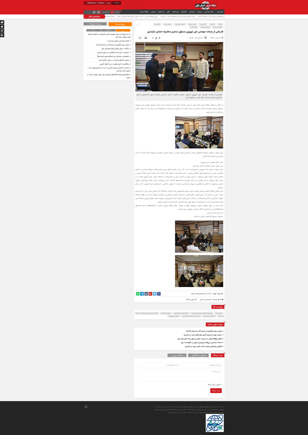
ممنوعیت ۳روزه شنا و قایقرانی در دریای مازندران (113, 52)
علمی (168, 11)
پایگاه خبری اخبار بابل (181, 313)
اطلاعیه (157, 24)
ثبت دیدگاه (216, 390)
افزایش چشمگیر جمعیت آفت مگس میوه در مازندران (203, 346)
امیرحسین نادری (206, 299)
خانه (220, 24)
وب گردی (161, 11)
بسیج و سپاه (205, 27)
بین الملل (176, 11)
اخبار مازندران (208, 11)
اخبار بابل (220, 11)
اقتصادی (184, 11)
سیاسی (199, 11)
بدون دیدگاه (190, 299)
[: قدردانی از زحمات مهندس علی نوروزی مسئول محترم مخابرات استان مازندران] (140, 38)
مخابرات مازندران (209, 316)
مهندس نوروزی (174, 316)
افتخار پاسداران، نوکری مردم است (118, 41)
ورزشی (153, 11)
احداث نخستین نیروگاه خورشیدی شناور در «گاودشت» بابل (120, 16)
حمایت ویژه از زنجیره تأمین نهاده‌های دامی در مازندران (201, 16)
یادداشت (194, 27)
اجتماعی (192, 11)
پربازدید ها (120, 24)
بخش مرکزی (218, 27)
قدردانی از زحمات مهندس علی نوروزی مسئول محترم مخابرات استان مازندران (185, 32)
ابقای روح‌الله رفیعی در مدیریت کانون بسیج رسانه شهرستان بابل (161, 16)
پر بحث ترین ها (95, 23)
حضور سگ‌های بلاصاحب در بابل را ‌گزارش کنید (114, 60)
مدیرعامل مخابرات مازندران (191, 316)
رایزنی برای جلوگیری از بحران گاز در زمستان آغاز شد (204, 331)
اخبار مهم (168, 24)
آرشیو (212, 24)
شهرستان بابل (166, 313)
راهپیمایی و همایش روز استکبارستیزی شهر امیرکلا (113, 56)
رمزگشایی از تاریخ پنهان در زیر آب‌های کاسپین (114, 64)
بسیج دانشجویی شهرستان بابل (202, 313)
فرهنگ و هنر (144, 11)
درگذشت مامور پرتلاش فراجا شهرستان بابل (115, 48)
